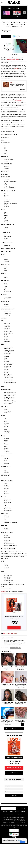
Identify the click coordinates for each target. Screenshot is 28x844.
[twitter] (13, 648)
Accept (23, 842)
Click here (3, 591)
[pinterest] (15, 648)
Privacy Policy (20, 814)
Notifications (24, 808)
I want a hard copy (14, 772)
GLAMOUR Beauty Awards (13, 59)
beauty (16, 68)
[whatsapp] (18, 648)
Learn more (19, 840)
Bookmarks (5, 811)
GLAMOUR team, (19, 100)
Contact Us (23, 811)
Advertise (11, 811)
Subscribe (14, 627)
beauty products (6, 633)
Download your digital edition (14, 767)
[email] (20, 648)
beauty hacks (14, 633)
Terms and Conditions (9, 814)
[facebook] (11, 648)
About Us (16, 811)
